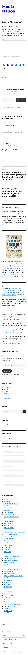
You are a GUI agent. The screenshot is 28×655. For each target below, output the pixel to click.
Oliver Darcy (7, 584)
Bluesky (6, 389)
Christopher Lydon (9, 514)
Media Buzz (7, 567)
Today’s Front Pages (10, 606)
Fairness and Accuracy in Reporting (14, 532)
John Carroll (7, 551)
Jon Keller (7, 554)
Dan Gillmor (7, 523)
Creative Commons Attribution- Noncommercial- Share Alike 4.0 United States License (12, 293)
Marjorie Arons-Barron (11, 560)
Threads (6, 391)
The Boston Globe (20, 277)
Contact (4, 628)
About (4, 624)
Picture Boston (8, 589)
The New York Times (10, 275)
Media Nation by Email (9, 647)
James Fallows (8, 545)
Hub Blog (6, 541)
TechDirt (6, 602)
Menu (4, 16)
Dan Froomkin (8, 521)
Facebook (7, 387)
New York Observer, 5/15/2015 (13, 332)
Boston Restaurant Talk (11, 503)
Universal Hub (8, 610)
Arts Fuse (6, 499)
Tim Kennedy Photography (12, 604)
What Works (7, 613)
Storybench (7, 597)
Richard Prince (8, 595)
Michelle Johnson (9, 573)
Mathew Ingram (9, 562)
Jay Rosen (7, 547)
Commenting (6, 632)
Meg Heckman (8, 571)
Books (4, 635)
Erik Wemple (8, 530)
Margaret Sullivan (9, 558)
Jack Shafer (7, 543)
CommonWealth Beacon (11, 517)
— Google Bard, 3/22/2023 (10, 319)
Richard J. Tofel (8, 593)
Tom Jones (7, 608)
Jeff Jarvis (7, 549)
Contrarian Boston (9, 519)
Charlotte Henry (9, 510)
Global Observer (9, 538)
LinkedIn (6, 396)
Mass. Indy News (7, 643)
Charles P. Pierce (9, 508)
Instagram (7, 398)
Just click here (6, 225)
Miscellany (17, 107)
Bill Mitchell (7, 501)
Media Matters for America (12, 569)
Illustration (5, 56)
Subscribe (21, 100)
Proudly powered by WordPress (18, 652)
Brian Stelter (8, 506)
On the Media (8, 586)
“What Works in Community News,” (13, 268)
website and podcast (15, 264)
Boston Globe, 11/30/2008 (12, 343)
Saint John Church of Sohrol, (11, 31)
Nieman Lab (7, 582)
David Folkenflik (9, 527)
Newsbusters (8, 580)
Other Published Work (9, 639)
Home (4, 620)
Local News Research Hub (11, 556)
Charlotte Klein (8, 512)
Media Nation (8, 8)
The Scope (7, 600)
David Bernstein (9, 525)
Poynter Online (8, 591)
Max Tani (7, 565)
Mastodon (7, 394)
